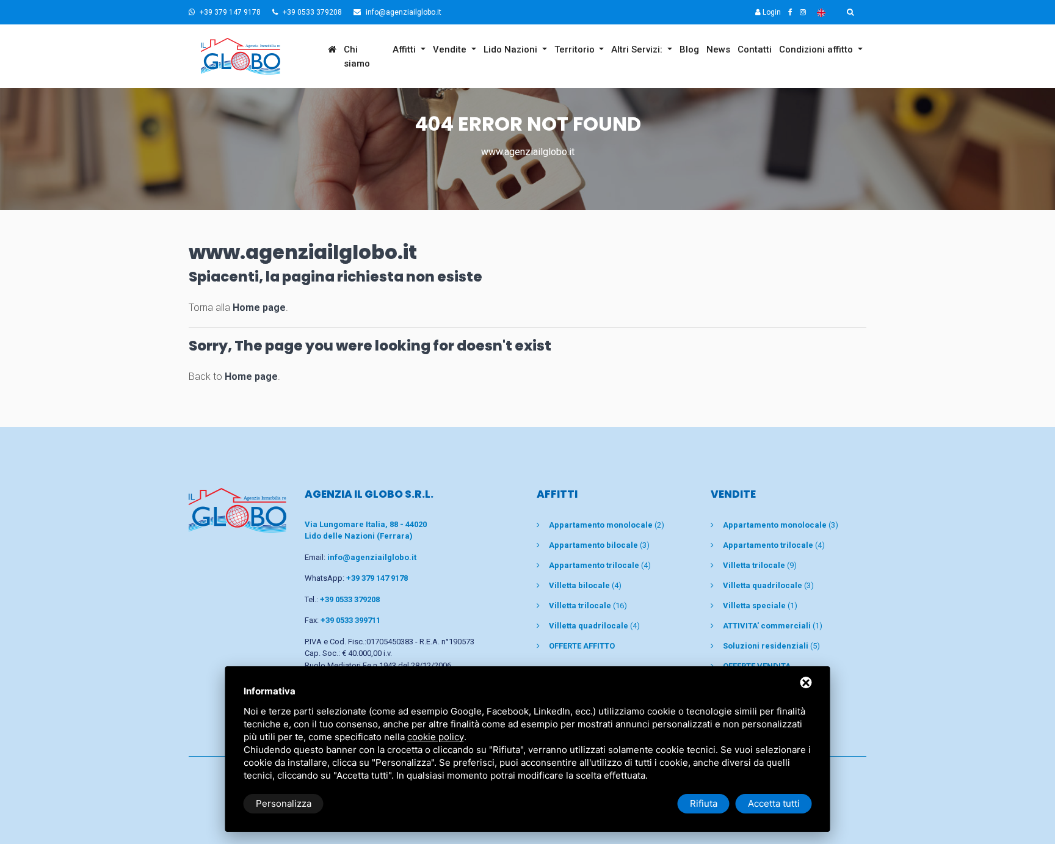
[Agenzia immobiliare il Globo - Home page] (237, 509)
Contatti (755, 49)
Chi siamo (357, 56)
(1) (760, 605)
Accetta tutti (774, 803)
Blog (689, 49)
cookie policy (435, 737)
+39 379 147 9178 (229, 12)
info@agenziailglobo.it (402, 12)
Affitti (405, 49)
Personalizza (283, 803)
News (718, 49)
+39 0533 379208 (311, 12)
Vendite (451, 49)
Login (771, 12)
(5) (771, 645)
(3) (599, 545)
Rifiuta (703, 803)
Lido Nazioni (512, 49)
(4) (600, 565)
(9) (760, 565)
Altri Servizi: (638, 49)
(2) (606, 524)
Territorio (575, 49)
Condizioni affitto (817, 49)
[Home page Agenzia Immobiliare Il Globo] (256, 56)
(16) (588, 605)
